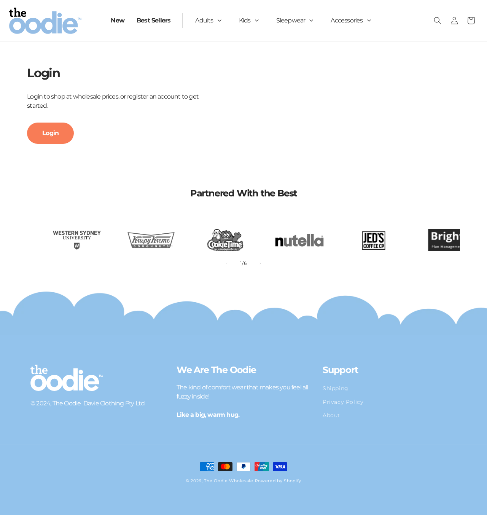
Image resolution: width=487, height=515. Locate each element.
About (331, 414)
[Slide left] (226, 263)
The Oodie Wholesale (228, 480)
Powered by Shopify (278, 480)
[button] (210, 20)
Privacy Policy (343, 401)
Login (50, 133)
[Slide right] (260, 263)
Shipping (336, 388)
